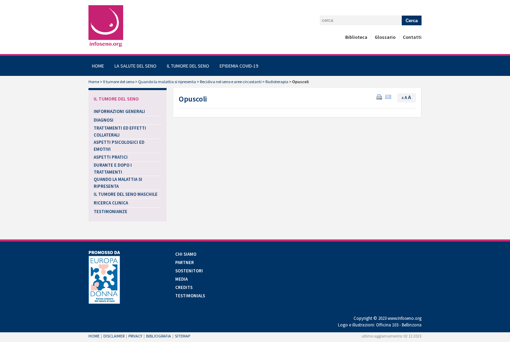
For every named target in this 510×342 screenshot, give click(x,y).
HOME (94, 336)
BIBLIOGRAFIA (158, 336)
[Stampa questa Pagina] (379, 96)
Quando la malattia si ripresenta (167, 81)
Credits (184, 287)
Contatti (412, 37)
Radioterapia (276, 81)
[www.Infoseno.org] (105, 26)
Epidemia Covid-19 (239, 66)
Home (98, 66)
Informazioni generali (119, 111)
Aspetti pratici (111, 157)
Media (181, 279)
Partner (184, 262)
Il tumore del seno (188, 66)
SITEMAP (182, 336)
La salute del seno (135, 66)
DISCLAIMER (114, 336)
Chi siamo (185, 254)
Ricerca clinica (111, 203)
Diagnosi (103, 120)
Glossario (385, 37)
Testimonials (190, 296)
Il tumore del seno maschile (126, 194)
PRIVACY (135, 336)
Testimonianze (110, 211)
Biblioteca (356, 37)
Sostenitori (189, 271)
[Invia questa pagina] (388, 96)
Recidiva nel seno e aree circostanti (231, 81)
